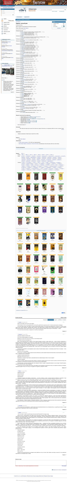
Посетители (6, 29)
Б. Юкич (22, 73)
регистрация (5, 7)
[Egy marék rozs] (61, 272)
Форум (5, 33)
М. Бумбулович (23, 79)
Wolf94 (20, 412)
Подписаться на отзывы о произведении (59, 469)
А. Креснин (22, 32)
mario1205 (20, 405)
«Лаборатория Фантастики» (35, 481)
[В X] (64, 312)
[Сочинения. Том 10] (28, 179)
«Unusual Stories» (4, 50)
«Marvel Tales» (10, 50)
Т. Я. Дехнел (23, 71)
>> (11, 90)
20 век (28, 119)
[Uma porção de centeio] (52, 294)
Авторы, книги (11, 20)
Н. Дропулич (23, 80)
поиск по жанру (54, 11)
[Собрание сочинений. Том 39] (28, 190)
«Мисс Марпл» (25, 28)
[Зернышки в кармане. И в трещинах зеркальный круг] (36, 212)
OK (12, 14)
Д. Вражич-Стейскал (24, 82)
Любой (28, 122)
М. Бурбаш (22, 77)
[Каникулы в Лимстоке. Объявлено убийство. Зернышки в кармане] (28, 212)
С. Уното (22, 101)
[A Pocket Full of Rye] (28, 272)
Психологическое (32, 117)
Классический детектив (35, 116)
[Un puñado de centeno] (28, 305)
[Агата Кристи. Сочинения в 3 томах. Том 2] (61, 179)
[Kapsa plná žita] (28, 250)
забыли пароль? (10, 7)
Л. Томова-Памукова (24, 75)
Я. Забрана (22, 65)
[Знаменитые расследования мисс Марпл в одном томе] (52, 212)
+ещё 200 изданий (40, 230)
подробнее (59, 28)
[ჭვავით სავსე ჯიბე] (44, 294)
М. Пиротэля (23, 105)
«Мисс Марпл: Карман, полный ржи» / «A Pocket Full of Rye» (29, 143)
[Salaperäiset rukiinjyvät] (28, 261)
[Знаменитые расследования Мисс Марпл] (28, 223)
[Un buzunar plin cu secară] (28, 239)
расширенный (61, 11)
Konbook (20, 334)
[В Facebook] (63, 312)
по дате (55, 319)
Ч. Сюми (22, 95)
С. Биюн (22, 93)
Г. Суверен (22, 110)
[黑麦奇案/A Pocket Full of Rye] (44, 283)
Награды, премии (6, 24)
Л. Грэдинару (28, 104)
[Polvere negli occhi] (44, 239)
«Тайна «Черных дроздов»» (23, 142)
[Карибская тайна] (52, 201)
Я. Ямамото (23, 102)
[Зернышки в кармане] (44, 189)
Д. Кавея (22, 87)
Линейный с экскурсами (32, 121)
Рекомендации (6, 27)
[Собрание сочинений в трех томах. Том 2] (20, 179)
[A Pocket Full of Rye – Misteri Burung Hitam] (44, 272)
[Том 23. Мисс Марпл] (52, 179)
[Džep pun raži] (52, 261)
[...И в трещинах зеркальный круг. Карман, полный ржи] (28, 201)
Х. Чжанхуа (22, 94)
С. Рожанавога (23, 86)
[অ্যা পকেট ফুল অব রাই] (36, 294)
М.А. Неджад (23, 89)
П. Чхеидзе (22, 84)
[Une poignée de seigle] (36, 250)
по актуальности (50, 319)
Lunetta (20, 322)
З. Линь (22, 91)
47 (25, 124)
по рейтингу (60, 319)
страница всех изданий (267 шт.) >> (22, 310)
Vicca (63, 129)
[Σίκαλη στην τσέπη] (52, 283)
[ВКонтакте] (62, 312)
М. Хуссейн (23, 107)
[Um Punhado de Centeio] (20, 239)
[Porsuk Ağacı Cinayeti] (20, 283)
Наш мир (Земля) (29, 118)
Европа (35, 118)
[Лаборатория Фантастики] (23, 10)
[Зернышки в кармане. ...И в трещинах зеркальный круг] (52, 190)
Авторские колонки (7, 31)
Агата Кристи (18, 21)
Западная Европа (41, 118)
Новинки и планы (6, 22)
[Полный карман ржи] (61, 190)
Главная (5, 18)
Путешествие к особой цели (31, 120)
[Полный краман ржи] (20, 190)
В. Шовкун (22, 69)
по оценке (64, 319)
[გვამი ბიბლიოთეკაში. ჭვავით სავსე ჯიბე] (52, 249)
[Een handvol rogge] (61, 239)
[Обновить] (13, 65)
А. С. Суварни (23, 112)
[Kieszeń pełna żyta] (52, 238)
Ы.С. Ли (22, 99)
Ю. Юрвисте (23, 67)
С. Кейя (22, 96)
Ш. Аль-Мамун (23, 108)
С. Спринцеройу (23, 104)
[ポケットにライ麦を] (20, 294)
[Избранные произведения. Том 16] (44, 179)
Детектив (28, 116)
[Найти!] (65, 10)
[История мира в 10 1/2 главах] (8, 74)
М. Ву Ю (22, 98)
